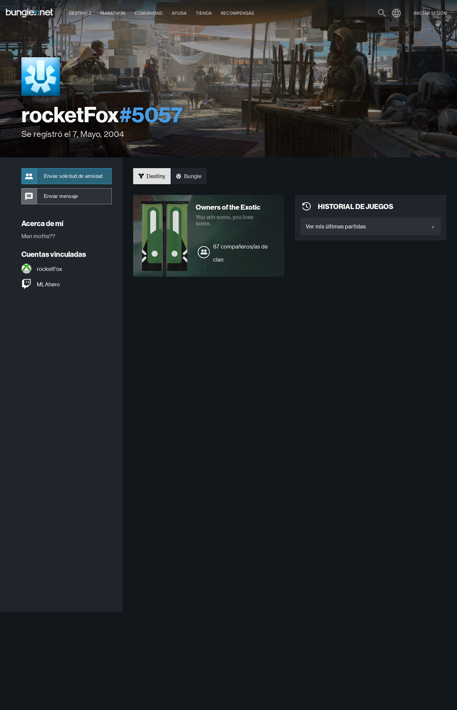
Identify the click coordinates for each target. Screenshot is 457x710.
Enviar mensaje (61, 196)
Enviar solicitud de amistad (73, 176)
